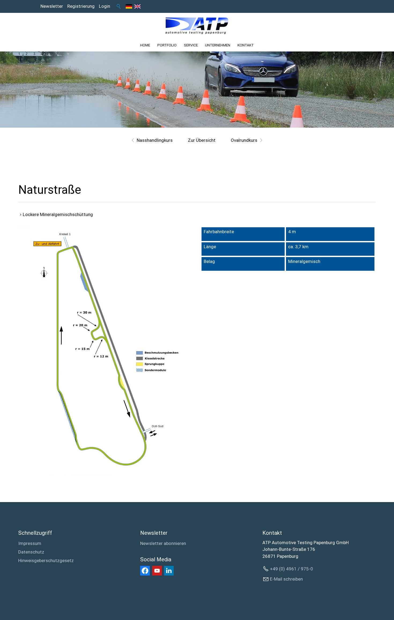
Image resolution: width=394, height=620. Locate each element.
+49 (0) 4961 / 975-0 (291, 568)
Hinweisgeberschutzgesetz (46, 560)
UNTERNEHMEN (217, 45)
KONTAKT (245, 45)
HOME (145, 45)
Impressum (29, 543)
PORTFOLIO (167, 45)
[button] (145, 571)
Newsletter (51, 6)
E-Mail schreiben (286, 579)
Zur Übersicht (201, 140)
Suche (118, 6)
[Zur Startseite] (197, 25)
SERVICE (191, 45)
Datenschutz (31, 552)
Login (104, 6)
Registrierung (81, 6)
